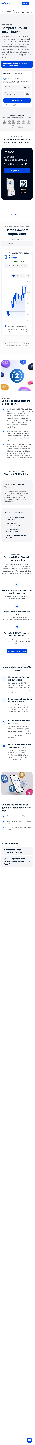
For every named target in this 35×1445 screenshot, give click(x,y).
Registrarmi (15, 171)
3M (17, 265)
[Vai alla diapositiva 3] (19, 214)
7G (9, 265)
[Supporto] (29, 1440)
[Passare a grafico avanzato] (6, 271)
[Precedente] (11, 214)
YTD (25, 265)
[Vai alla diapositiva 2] (17, 214)
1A (21, 265)
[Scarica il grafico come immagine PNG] (23, 276)
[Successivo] (23, 214)
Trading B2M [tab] (18, 73)
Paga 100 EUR (17, 100)
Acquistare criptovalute (16, 11)
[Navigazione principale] (31, 3)
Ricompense (8, 11)
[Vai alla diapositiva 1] (15, 214)
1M (13, 265)
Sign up (25, 3)
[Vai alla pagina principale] (5, 3)
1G (6, 265)
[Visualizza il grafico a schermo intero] (28, 276)
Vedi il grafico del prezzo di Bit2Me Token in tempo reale (15, 64)
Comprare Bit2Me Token (17, 651)
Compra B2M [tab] (7, 73)
